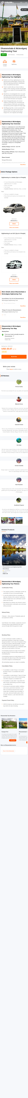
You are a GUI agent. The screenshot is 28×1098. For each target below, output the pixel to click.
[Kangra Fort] (9, 723)
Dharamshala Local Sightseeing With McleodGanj (12, 567)
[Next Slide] (26, 544)
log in (11, 369)
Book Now (14, 356)
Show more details (14, 227)
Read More (23, 164)
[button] (14, 202)
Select (14, 223)
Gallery (25, 9)
